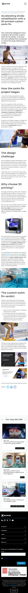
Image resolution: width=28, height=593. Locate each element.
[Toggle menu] (25, 3)
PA (2, 239)
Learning (13, 506)
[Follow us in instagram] (5, 520)
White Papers (20, 506)
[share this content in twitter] (8, 387)
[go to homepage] (5, 3)
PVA (18, 254)
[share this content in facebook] (15, 387)
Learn (6, 11)
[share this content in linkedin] (11, 387)
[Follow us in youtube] (13, 520)
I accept (14, 590)
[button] (14, 527)
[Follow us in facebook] (10, 520)
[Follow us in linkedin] (2, 520)
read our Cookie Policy (11, 584)
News (22, 477)
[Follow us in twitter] (7, 520)
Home (2, 11)
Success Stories (12, 11)
